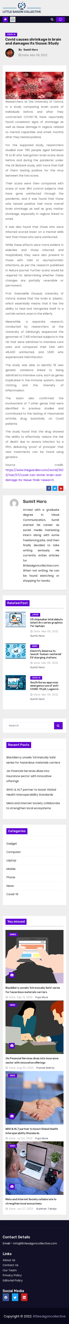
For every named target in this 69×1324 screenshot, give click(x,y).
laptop (35, 614)
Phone (10, 877)
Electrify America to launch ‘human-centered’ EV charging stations (46, 654)
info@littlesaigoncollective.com (35, 1243)
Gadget (11, 844)
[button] (52, 19)
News (10, 886)
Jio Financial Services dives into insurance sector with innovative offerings (28, 776)
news (34, 646)
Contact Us (10, 1265)
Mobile (11, 869)
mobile (13, 934)
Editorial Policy (13, 1280)
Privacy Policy (12, 1275)
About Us (9, 1260)
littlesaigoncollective (49, 1316)
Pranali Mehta (45, 1068)
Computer (13, 852)
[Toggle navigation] (13, 19)
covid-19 (36, 677)
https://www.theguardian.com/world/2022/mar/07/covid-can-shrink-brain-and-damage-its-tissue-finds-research (34, 475)
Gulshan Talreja (46, 1209)
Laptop (11, 860)
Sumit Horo (30, 49)
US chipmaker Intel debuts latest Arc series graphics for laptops (46, 623)
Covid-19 (11, 34)
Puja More (41, 997)
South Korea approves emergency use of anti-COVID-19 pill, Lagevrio (44, 686)
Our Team (10, 1270)
